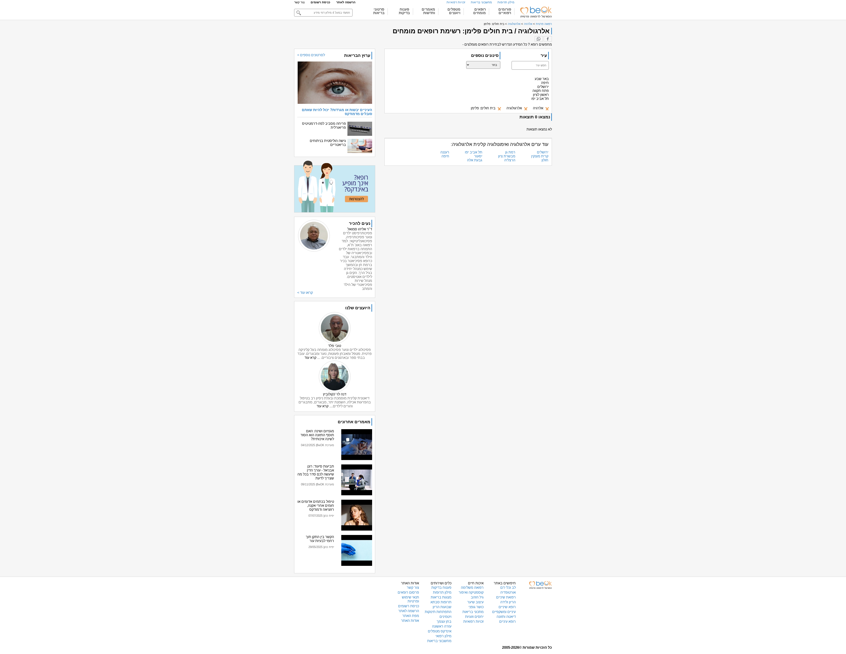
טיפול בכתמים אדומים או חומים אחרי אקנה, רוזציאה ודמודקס (315, 505)
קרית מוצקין (539, 156)
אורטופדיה (508, 592)
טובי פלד (334, 346)
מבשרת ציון (506, 156)
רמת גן (510, 152)
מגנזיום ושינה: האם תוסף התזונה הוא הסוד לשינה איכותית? (317, 435)
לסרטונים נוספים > (311, 55)
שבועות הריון (442, 607)
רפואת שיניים (506, 597)
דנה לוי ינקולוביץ (334, 394)
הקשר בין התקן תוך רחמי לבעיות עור (320, 539)
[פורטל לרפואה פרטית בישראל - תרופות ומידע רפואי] (535, 12)
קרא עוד (310, 358)
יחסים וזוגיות (474, 617)
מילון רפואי (443, 636)
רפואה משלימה (472, 587)
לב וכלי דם (508, 587)
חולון (545, 160)
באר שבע (542, 79)
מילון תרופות (505, 2)
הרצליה (509, 160)
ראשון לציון (541, 95)
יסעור (478, 156)
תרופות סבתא (440, 602)
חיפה (545, 83)
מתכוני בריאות (473, 612)
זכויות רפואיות (456, 2)
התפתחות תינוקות (438, 612)
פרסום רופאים (408, 592)
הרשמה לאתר (345, 2)
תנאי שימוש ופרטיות (410, 599)
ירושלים (543, 87)
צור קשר (299, 2)
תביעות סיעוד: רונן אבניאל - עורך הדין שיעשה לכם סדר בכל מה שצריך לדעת (315, 472)
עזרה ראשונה (441, 626)
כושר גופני (476, 607)
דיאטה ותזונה (506, 617)
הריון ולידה (508, 602)
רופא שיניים (507, 607)
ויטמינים (445, 617)
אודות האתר (410, 620)
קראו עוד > (305, 292)
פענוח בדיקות (441, 587)
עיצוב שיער (475, 602)
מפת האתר (410, 616)
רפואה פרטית (544, 24)
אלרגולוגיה (514, 24)
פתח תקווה (540, 91)
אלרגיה (528, 24)
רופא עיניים (507, 621)
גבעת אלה (474, 160)
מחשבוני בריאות (481, 2)
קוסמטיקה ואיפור (471, 592)
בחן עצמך (444, 621)
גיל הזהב (477, 597)
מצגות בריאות (441, 597)
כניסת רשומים (320, 2)
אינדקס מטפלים (439, 631)
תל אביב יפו (540, 99)
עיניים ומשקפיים (504, 612)
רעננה (444, 152)
